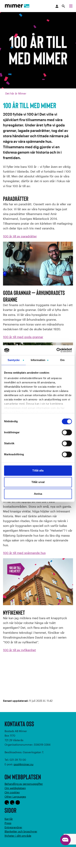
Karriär (9, 818)
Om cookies (12, 792)
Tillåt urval (38, 482)
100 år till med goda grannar (23, 337)
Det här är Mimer (15, 93)
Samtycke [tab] (14, 360)
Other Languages (15, 796)
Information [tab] (38, 360)
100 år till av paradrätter (20, 236)
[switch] (67, 432)
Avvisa (38, 493)
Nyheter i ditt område (18, 835)
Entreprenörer (13, 827)
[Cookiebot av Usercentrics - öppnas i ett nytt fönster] (56, 350)
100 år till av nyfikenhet (19, 650)
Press (8, 823)
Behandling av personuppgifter (24, 783)
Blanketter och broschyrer (21, 831)
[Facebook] (7, 802)
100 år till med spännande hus (24, 553)
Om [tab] (62, 360)
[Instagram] (12, 802)
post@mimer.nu (23, 764)
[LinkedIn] (18, 802)
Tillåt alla (37, 470)
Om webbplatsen (15, 788)
